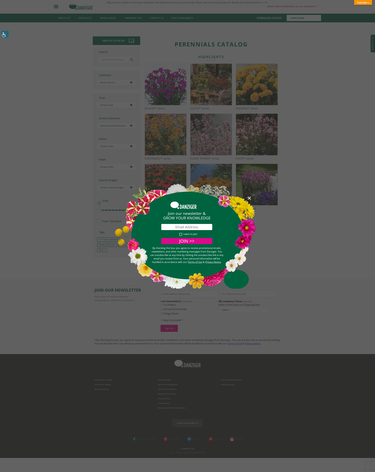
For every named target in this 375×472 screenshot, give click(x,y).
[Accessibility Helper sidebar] (4, 34)
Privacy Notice (213, 262)
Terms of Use (195, 262)
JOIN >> (186, 241)
